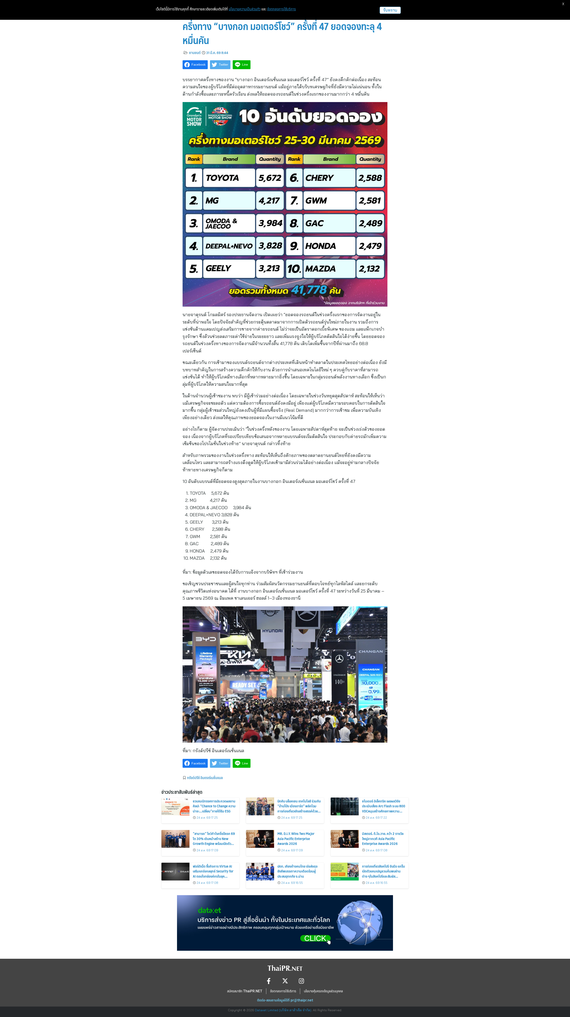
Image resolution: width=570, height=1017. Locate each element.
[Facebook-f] (269, 981)
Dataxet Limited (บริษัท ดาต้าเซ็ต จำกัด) (283, 1010)
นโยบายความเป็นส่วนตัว (245, 9)
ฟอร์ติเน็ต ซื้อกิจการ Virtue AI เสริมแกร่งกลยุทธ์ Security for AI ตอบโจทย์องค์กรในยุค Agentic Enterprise (213, 873)
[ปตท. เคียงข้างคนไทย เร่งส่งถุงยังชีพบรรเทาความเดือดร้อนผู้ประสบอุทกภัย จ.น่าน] (260, 871)
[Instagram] (302, 981)
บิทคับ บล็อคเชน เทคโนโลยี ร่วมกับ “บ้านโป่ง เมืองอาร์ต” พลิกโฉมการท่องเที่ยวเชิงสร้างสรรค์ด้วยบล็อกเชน (299, 808)
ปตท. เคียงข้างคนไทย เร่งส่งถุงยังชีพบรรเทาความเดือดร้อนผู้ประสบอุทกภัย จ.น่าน (297, 871)
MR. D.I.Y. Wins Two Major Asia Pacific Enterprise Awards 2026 (295, 838)
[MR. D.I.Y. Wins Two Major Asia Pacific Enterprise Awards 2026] (260, 839)
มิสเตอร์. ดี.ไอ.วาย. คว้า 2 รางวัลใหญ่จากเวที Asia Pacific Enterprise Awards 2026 (382, 838)
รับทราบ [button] (390, 10)
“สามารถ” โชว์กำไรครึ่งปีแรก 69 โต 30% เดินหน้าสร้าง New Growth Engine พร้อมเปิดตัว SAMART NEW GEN (214, 840)
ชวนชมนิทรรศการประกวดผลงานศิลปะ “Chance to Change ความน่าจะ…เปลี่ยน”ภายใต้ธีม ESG (214, 806)
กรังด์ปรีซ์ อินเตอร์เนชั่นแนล (205, 777)
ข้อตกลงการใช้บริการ (281, 9)
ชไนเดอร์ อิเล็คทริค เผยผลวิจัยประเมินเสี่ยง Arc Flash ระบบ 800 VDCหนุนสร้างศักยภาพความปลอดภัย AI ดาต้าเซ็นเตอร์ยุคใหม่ (383, 808)
